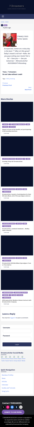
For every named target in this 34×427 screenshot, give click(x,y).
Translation (6, 191)
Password (6, 336)
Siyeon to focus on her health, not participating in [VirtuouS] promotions (16, 130)
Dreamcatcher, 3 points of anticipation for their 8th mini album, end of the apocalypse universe (16, 195)
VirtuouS (12, 127)
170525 (7, 78)
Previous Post (7, 84)
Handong (12, 78)
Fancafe (5, 124)
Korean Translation (18, 124)
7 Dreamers (16, 6)
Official (5, 127)
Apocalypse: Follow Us (21, 292)
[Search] (31, 16)
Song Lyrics (5, 391)
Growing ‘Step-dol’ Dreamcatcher (12, 161)
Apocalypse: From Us (9, 159)
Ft (10, 124)
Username (6, 327)
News (5, 25)
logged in (13, 318)
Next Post (28, 88)
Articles (19, 159)
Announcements (8, 292)
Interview (5, 385)
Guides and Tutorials (8, 388)
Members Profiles (7, 375)
